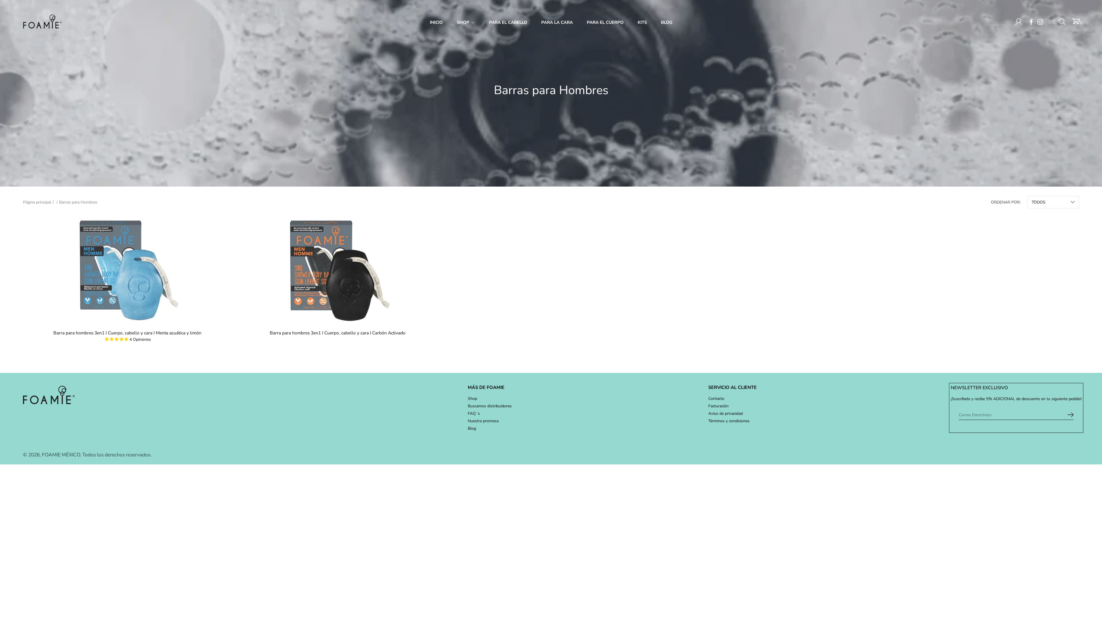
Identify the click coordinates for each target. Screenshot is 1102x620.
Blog (472, 428)
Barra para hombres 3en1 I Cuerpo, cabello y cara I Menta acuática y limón (127, 333)
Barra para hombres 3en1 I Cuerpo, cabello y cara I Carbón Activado (338, 333)
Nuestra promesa (483, 421)
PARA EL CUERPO (605, 22)
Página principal (37, 202)
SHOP (463, 22)
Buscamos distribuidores (490, 406)
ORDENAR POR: (1005, 202)
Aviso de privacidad (725, 413)
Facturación (718, 406)
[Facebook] (1031, 22)
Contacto (716, 398)
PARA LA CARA (557, 22)
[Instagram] (1040, 22)
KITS (642, 22)
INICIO (436, 22)
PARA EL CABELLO (508, 22)
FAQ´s (474, 413)
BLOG (666, 22)
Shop (472, 398)
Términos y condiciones (729, 421)
